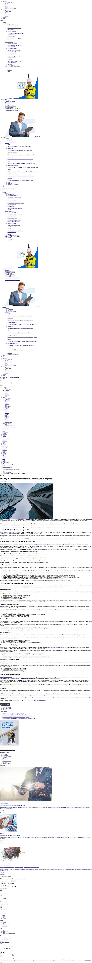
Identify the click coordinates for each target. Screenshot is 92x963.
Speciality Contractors (9, 105)
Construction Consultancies (10, 106)
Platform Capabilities (9, 42)
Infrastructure (5, 758)
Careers (6, 13)
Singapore (7, 395)
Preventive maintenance (4, 621)
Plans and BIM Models (15, 45)
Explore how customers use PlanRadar (22, 122)
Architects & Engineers (9, 107)
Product (4, 22)
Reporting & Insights (14, 55)
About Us (7, 10)
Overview (7, 100)
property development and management (38, 544)
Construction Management (14, 27)
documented (15, 665)
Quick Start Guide (8, 2)
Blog (6, 6)
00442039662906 (15, 377)
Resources (5, 1)
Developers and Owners (10, 102)
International (5, 428)
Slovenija (7, 417)
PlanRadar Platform (11, 24)
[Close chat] (4, 953)
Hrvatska (7, 404)
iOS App (4, 937)
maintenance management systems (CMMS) (20, 653)
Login (4, 18)
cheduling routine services (24, 681)
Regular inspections (4, 606)
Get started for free (5, 704)
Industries (4, 137)
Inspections (2, 609)
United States (7, 389)
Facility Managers (8, 103)
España (6, 401)
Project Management (7, 708)
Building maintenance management (7, 532)
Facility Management (12, 141)
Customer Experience (9, 4)
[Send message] (13, 955)
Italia (6, 405)
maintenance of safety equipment (30, 577)
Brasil (6, 388)
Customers (5, 99)
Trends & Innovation (7, 763)
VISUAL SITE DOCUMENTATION (12, 66)
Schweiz (6, 414)
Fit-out (9, 182)
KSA (6, 424)
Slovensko (7, 416)
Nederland (7, 407)
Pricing (4, 185)
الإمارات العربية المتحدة (10, 427)
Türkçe (6, 420)
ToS (3, 930)
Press (6, 12)
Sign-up (7, 188)
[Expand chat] (1, 953)
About (4, 9)
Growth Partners (8, 15)
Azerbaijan (7, 392)
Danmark (7, 399)
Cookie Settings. (88, 960)
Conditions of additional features (9, 933)
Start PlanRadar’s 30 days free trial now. (38, 700)
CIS (6, 396)
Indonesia (7, 394)
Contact (6, 16)
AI (3, 186)
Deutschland (7, 400)
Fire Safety (5, 757)
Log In (10, 188)
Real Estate (10, 140)
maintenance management (27, 585)
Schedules (15, 61)
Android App (5, 939)
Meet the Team (8, 11)
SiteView (10, 83)
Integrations (10, 64)
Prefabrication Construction (13, 184)
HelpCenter (7, 3)
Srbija (6, 415)
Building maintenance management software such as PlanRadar (59, 647)
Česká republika (8, 398)
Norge (6, 408)
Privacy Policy (5, 931)
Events (6, 7)
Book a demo (2, 188)
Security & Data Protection (10, 8)
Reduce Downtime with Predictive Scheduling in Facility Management (16, 714)
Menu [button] (13, 188)
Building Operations (16, 33)
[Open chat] (1, 956)
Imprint (4, 932)
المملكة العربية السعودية (10, 425)
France (6, 402)
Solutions (7, 23)
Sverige (6, 419)
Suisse (6, 418)
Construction (10, 139)
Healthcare (10, 183)
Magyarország (8, 406)
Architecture (5, 754)
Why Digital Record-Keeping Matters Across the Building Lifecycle (16, 717)
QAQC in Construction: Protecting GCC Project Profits (13, 713)
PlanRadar (5, 759)
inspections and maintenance (21, 572)
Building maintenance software (6, 677)
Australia (7, 391)
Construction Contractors (10, 101)
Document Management (14, 50)
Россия (6, 410)
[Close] (13, 958)
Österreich (7, 409)
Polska (6, 411)
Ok (1, 962)
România (7, 413)
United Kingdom (8, 422)
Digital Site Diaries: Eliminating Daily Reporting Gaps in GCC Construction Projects (19, 718)
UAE (6, 426)
